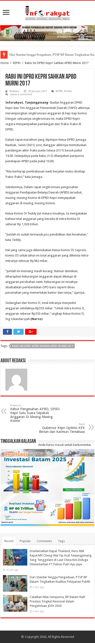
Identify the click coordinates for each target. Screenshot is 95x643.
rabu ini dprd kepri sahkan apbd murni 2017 (42, 346)
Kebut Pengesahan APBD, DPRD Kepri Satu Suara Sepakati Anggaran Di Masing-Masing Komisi (35, 413)
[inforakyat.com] (47, 12)
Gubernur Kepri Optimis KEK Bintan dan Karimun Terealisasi (62, 428)
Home (4, 63)
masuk (59, 445)
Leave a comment (21, 94)
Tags (61, 541)
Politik (68, 91)
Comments (44, 541)
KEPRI (17, 63)
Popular (25, 541)
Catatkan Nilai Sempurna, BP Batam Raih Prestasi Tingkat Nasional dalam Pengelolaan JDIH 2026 (57, 601)
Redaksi (14, 91)
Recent (9, 541)
